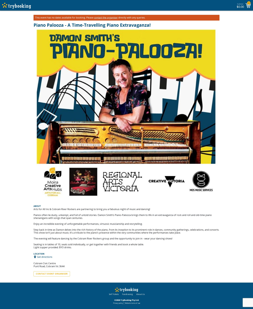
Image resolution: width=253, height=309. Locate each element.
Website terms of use (132, 303)
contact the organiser (106, 17)
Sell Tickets (114, 294)
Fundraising (127, 294)
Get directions (44, 257)
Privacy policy (118, 303)
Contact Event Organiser (52, 273)
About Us (140, 294)
